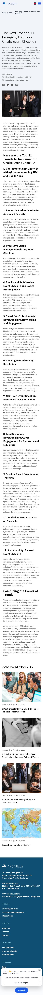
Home (4, 13)
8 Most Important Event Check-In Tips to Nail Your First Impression (20, 710)
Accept (21, 990)
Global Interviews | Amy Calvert (16, 845)
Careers (5, 931)
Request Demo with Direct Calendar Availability (22, 977)
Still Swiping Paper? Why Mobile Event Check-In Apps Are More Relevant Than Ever (19, 756)
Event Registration (10, 909)
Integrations (7, 916)
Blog (10, 13)
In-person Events (9, 951)
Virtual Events (8, 947)
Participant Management (13, 912)
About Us (6, 928)
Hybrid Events (8, 954)
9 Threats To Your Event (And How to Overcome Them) (19, 801)
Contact (5, 935)
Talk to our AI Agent (21, 983)
